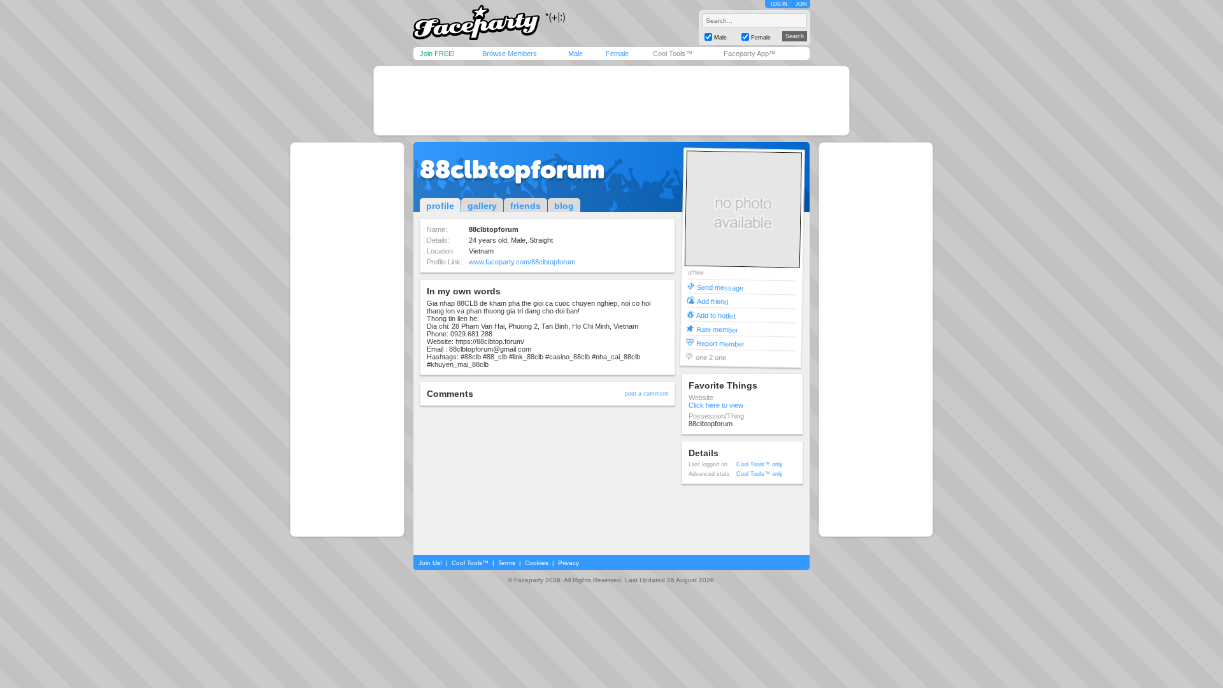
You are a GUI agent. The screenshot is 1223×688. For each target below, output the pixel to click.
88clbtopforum (512, 169)
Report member (720, 343)
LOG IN (779, 4)
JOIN (801, 4)
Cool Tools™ (672, 53)
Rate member (717, 329)
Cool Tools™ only (759, 464)
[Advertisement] (611, 100)
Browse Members (509, 53)
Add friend (712, 301)
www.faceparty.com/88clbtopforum (522, 262)
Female (617, 53)
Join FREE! (437, 53)
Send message (720, 287)
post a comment (646, 394)
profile (440, 206)
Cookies (536, 562)
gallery (482, 206)
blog (564, 206)
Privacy (568, 562)
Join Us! (430, 562)
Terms (506, 562)
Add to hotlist (716, 315)
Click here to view (716, 405)
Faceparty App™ (750, 53)
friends (525, 206)
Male (575, 53)
